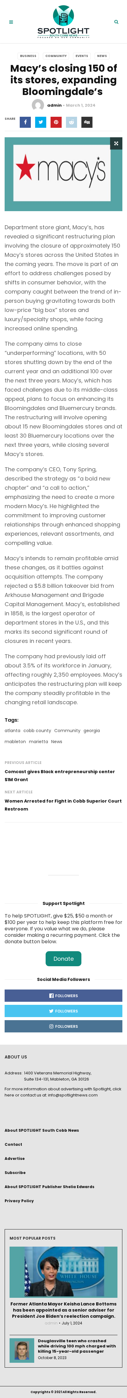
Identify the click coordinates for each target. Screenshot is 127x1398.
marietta (38, 742)
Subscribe (15, 1172)
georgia (92, 730)
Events (82, 56)
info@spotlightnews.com (73, 1095)
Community (56, 56)
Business (28, 56)
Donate (64, 959)
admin (54, 105)
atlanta (12, 730)
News (102, 56)
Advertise (15, 1158)
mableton (15, 742)
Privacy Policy (19, 1200)
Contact (13, 1144)
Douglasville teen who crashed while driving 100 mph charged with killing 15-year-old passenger (77, 1346)
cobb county (37, 730)
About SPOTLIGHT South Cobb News (42, 1130)
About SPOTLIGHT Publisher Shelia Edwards (49, 1186)
